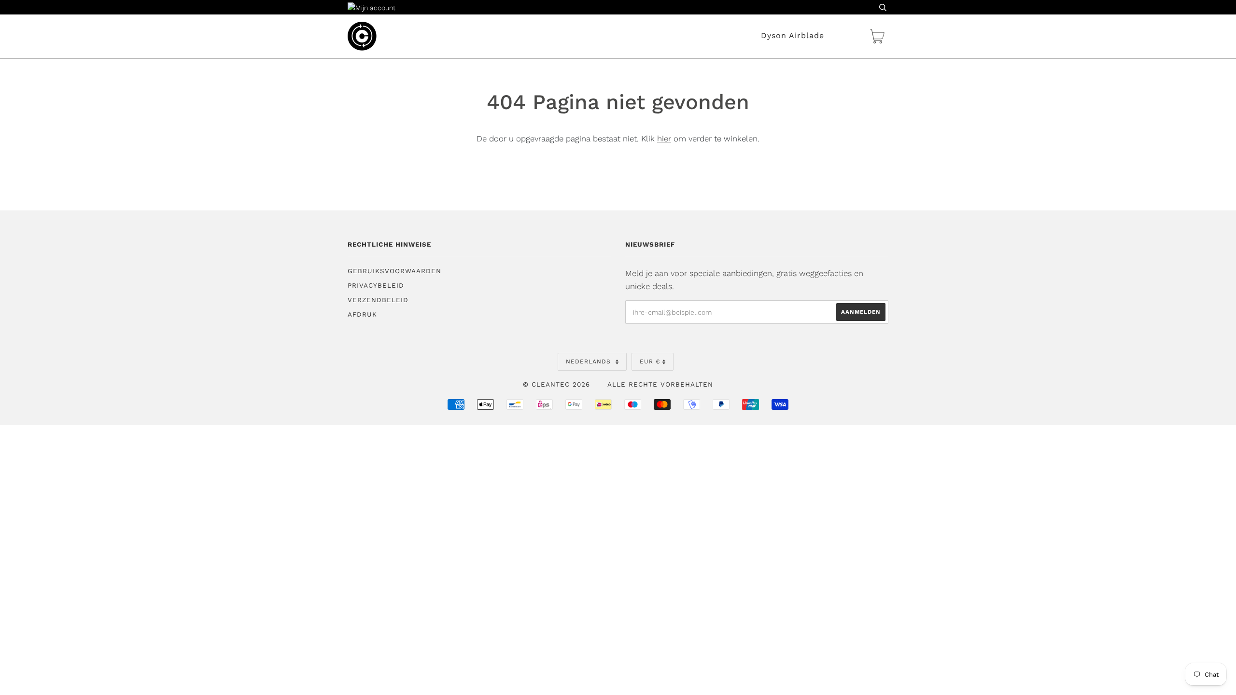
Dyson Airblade (792, 35)
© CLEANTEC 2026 (556, 384)
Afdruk (362, 314)
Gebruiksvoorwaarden (394, 271)
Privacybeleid (376, 285)
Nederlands (589, 361)
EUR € (650, 361)
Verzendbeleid (378, 300)
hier (664, 138)
